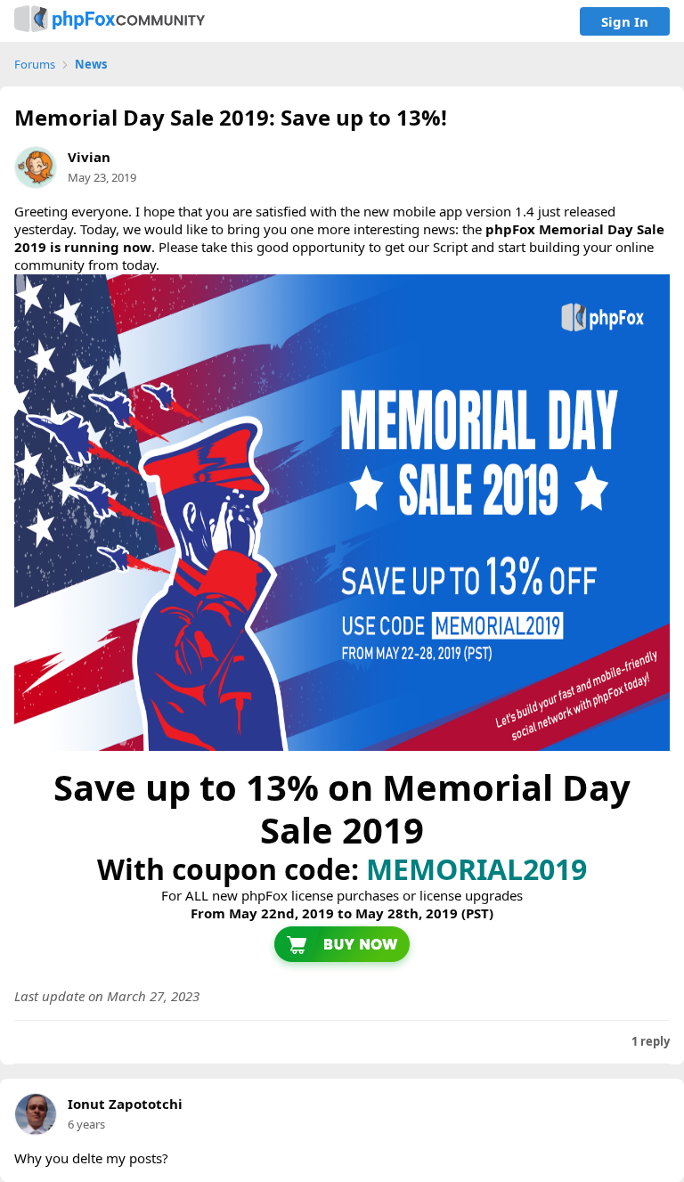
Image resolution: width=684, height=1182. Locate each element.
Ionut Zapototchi (125, 1104)
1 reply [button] (650, 1041)
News (91, 64)
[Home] (109, 21)
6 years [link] (86, 1124)
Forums (34, 64)
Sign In (624, 21)
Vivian (89, 157)
